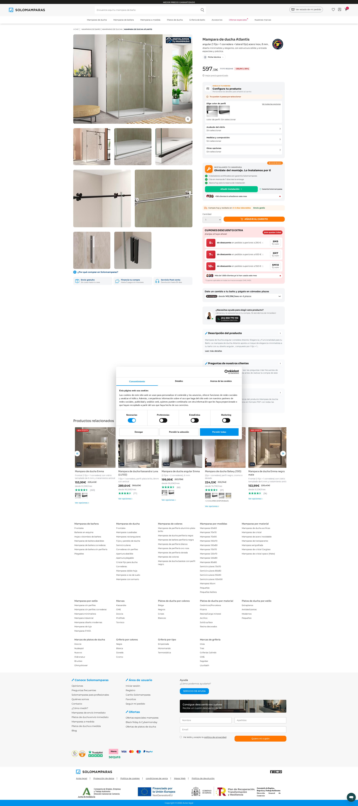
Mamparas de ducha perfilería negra (175, 535)
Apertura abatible (124, 553)
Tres (202, 648)
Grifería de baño (197, 20)
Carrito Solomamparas (138, 694)
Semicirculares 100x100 (211, 579)
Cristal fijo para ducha (126, 562)
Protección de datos (103, 778)
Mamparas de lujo (83, 626)
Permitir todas (219, 432)
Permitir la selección (179, 432)
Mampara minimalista (85, 614)
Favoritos (131, 699)
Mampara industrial (83, 618)
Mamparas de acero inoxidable (256, 536)
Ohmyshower (81, 665)
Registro (130, 690)
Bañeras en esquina (83, 532)
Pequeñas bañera (208, 592)
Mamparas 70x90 (208, 536)
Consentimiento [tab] (137, 381)
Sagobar (204, 661)
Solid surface (206, 622)
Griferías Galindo (208, 652)
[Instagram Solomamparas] (274, 772)
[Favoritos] (333, 9)
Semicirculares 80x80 (210, 571)
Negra (119, 644)
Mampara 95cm (207, 583)
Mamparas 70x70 (208, 532)
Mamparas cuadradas (126, 532)
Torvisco (120, 622)
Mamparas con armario (127, 579)
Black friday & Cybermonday (141, 722)
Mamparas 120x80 (208, 558)
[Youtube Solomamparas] (277, 772)
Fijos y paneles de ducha (128, 541)
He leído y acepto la (204, 737)
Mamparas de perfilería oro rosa (173, 548)
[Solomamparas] (127, 772)
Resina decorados (208, 626)
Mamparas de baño (91, 29)
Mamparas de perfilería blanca (172, 544)
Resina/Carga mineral (210, 614)
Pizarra (203, 609)
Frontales (79, 528)
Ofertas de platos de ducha (141, 726)
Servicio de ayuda (194, 691)
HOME (76, 29)
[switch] (163, 420)
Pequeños (246, 618)
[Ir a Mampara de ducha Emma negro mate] (268, 447)
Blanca (119, 648)
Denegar (139, 432)
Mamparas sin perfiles (85, 605)
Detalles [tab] (179, 381)
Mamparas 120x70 (208, 553)
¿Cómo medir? (80, 708)
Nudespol (79, 648)
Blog (74, 730)
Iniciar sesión (133, 686)
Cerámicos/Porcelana (210, 605)
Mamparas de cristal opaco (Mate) (258, 553)
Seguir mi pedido (135, 703)
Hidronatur (79, 657)
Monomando (164, 648)
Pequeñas (204, 588)
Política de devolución (203, 778)
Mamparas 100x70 (208, 541)
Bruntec (78, 661)
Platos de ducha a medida (86, 726)
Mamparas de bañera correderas (90, 545)
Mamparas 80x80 (208, 562)
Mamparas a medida (150, 20)
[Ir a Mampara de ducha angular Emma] (182, 447)
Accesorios (217, 20)
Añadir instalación (230, 189)
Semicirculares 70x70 (210, 566)
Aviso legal (81, 778)
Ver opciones (82, 502)
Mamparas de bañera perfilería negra (176, 539)
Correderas (121, 566)
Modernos (247, 614)
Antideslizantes (249, 609)
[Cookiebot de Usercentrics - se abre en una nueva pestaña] (226, 372)
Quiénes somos (80, 699)
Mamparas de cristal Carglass (256, 549)
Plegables (79, 553)
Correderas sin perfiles (127, 549)
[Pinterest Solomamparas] (280, 772)
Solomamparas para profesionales (90, 694)
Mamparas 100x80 (208, 545)
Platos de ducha (175, 20)
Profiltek (120, 618)
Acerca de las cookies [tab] (221, 381)
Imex (202, 644)
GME (118, 609)
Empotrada (163, 644)
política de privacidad (215, 737)
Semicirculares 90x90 (210, 575)
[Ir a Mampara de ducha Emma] (95, 447)
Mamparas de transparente (255, 541)
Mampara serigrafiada (252, 545)
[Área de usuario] (339, 9)
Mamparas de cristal (252, 532)
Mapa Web (179, 778)
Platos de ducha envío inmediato (90, 717)
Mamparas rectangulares (128, 536)
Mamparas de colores (168, 557)
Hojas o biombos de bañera (87, 536)
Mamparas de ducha (97, 20)
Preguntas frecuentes (84, 690)
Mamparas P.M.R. (82, 631)
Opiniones (77, 686)
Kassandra (121, 605)
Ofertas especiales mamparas (142, 717)
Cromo (119, 657)
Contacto (77, 703)
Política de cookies (130, 778)
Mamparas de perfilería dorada (173, 552)
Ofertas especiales (238, 20)
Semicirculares (123, 545)
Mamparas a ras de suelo (128, 575)
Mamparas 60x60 (208, 528)
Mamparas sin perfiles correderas (90, 609)
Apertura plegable (125, 558)
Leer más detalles (213, 351)
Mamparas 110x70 (208, 549)
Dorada (119, 652)
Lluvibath (204, 665)
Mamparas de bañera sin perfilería (90, 549)
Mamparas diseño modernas (88, 622)
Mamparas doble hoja (126, 571)
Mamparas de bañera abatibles (89, 541)
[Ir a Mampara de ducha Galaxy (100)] (225, 447)
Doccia (119, 614)
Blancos (162, 618)
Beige (161, 605)
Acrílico (203, 618)
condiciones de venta (157, 778)
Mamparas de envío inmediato (89, 712)
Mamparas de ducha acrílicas (256, 528)
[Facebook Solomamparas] (271, 772)
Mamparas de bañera (123, 20)
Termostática (164, 652)
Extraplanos (247, 605)
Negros (161, 609)
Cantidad (206, 214)
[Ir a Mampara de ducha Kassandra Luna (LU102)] (138, 447)
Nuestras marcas (263, 20)
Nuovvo (78, 652)
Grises (161, 614)
